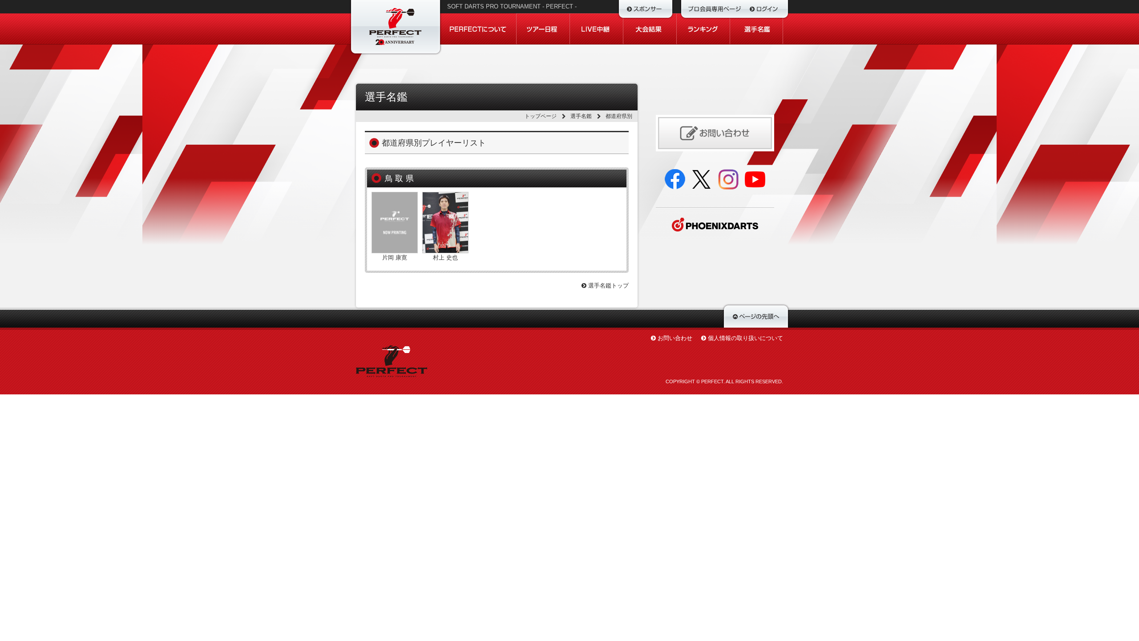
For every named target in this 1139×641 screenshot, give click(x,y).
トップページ (541, 116)
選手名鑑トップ (607, 285)
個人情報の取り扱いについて (745, 338)
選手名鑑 (581, 116)
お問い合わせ (675, 338)
